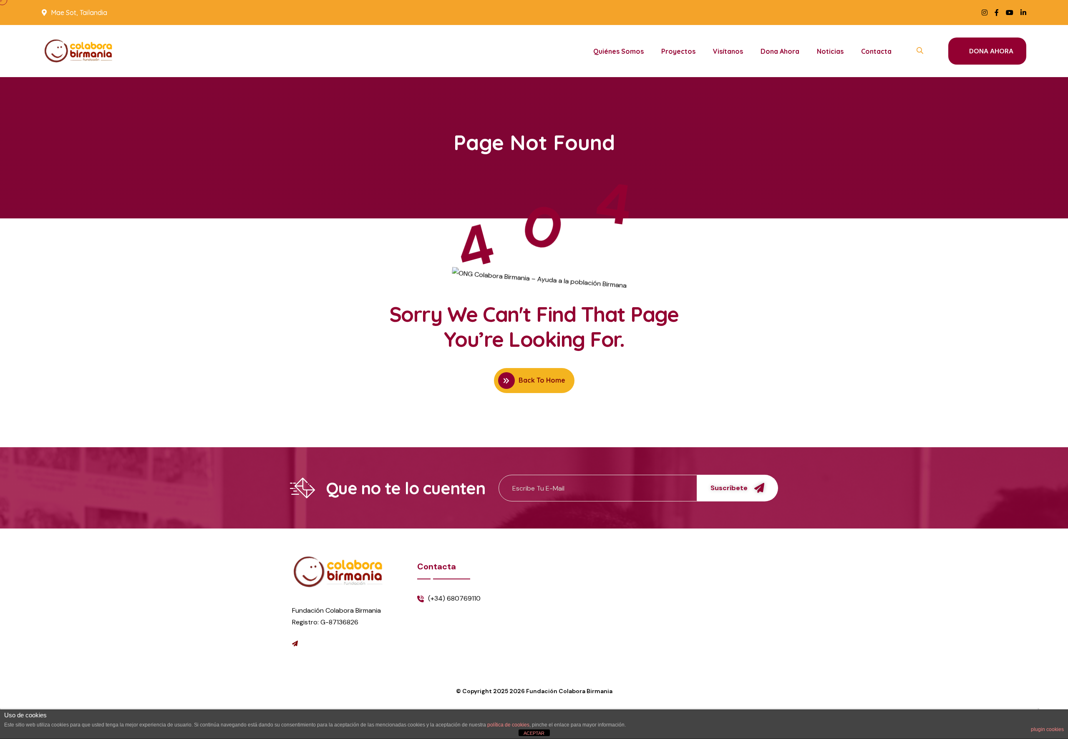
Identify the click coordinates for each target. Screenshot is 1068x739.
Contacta (876, 51)
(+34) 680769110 (454, 598)
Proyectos (678, 51)
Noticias (830, 51)
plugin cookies (1047, 729)
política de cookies (508, 725)
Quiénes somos (618, 51)
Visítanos (728, 51)
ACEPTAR (534, 733)
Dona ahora (780, 51)
